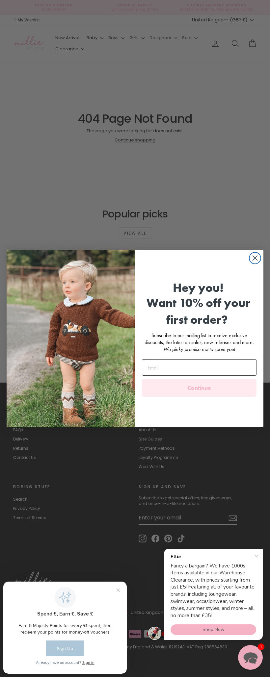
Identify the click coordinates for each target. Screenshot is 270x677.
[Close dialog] (255, 258)
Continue (199, 387)
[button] (250, 657)
